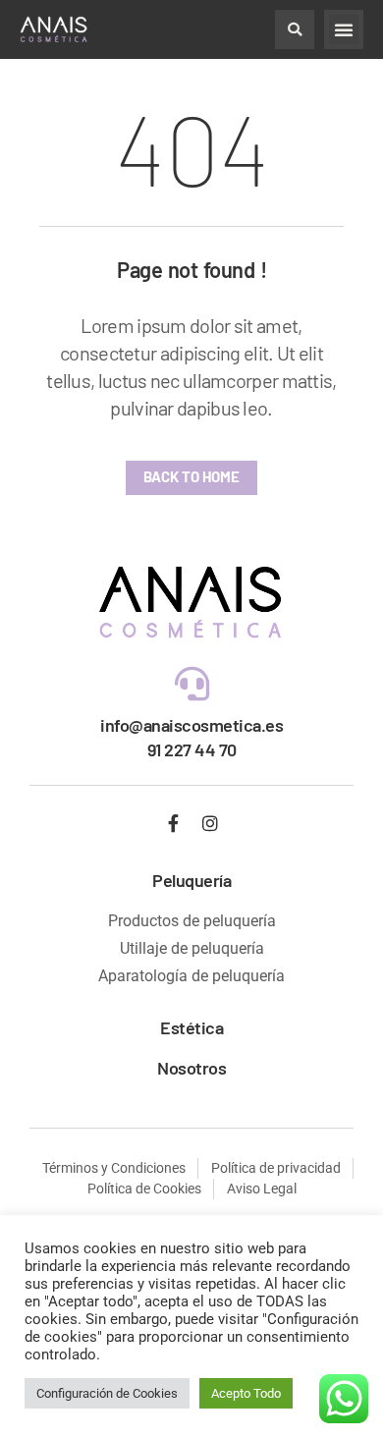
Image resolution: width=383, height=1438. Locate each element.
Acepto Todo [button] (246, 1393)
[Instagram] (210, 823)
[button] (294, 29)
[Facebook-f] (174, 823)
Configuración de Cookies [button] (107, 1393)
